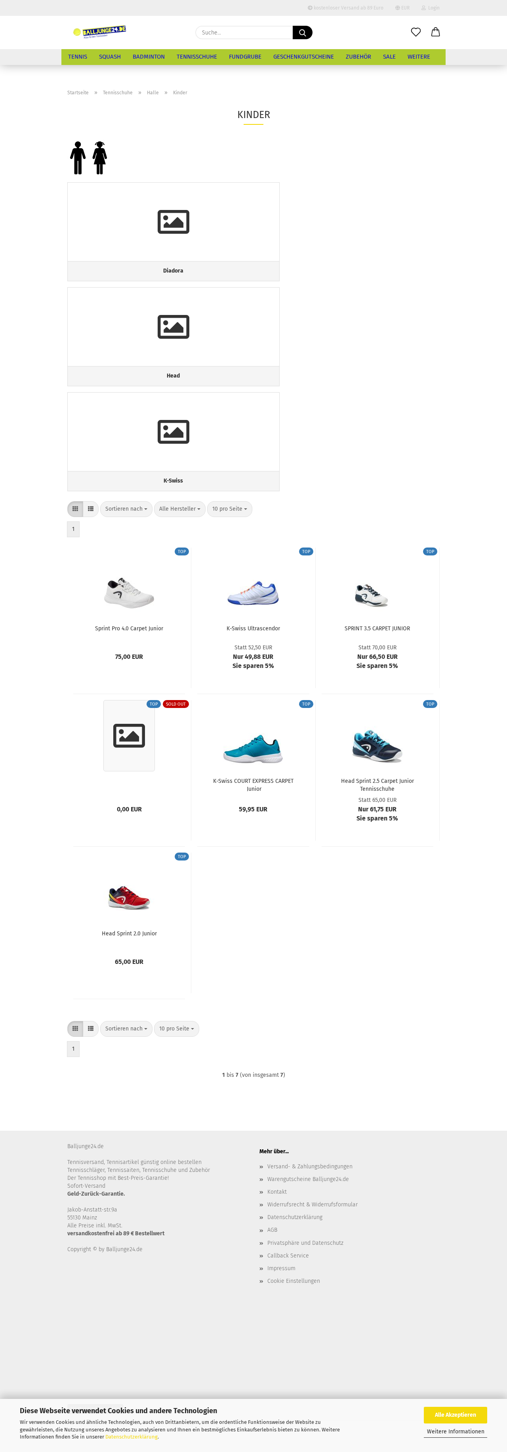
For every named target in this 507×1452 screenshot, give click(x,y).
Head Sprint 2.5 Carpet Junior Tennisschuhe (377, 784)
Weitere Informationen (455, 1431)
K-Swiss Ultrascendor (253, 628)
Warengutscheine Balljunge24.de (308, 1179)
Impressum (281, 1268)
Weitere (419, 56)
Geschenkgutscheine (303, 56)
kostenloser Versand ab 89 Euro (348, 8)
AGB (272, 1230)
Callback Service (288, 1255)
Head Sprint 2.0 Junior (129, 933)
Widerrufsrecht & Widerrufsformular (312, 1204)
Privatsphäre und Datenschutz (305, 1243)
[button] (436, 32)
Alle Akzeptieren (455, 1415)
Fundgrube (245, 56)
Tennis (77, 56)
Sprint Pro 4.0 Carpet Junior (129, 628)
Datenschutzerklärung (131, 1437)
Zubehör (358, 56)
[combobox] (126, 509)
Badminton (149, 56)
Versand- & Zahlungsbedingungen (310, 1166)
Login (433, 8)
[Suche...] (303, 32)
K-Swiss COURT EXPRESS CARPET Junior (253, 784)
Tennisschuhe (197, 56)
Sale (389, 56)
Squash (110, 56)
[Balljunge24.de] (99, 32)
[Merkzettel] (416, 32)
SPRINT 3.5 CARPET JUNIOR (377, 628)
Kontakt (277, 1192)
